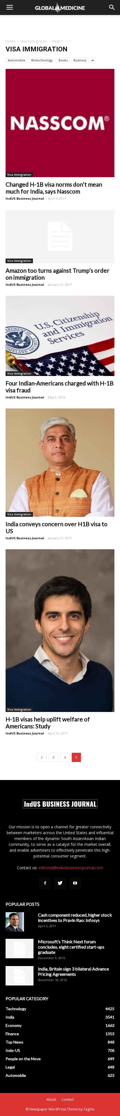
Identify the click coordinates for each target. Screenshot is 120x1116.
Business (79, 60)
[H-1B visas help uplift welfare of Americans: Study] (60, 630)
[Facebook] (45, 883)
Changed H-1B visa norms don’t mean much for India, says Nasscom (54, 188)
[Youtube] (75, 883)
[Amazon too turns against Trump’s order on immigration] (60, 236)
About (51, 1099)
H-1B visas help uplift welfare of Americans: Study (48, 722)
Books (63, 60)
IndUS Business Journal (25, 198)
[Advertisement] (60, 25)
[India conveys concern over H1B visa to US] (60, 462)
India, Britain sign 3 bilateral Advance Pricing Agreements (73, 971)
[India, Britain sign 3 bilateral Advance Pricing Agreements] (19, 975)
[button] (112, 7)
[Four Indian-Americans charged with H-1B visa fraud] (60, 336)
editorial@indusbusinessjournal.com (71, 867)
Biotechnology (42, 60)
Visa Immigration (34, 41)
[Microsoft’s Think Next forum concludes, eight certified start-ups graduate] (19, 948)
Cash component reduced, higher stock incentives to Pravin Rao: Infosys (75, 917)
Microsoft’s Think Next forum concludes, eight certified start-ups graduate (71, 947)
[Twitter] (60, 883)
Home (10, 41)
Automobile (16, 60)
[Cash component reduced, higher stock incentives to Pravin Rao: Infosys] (15, 922)
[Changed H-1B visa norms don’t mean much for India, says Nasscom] (60, 123)
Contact (67, 1099)
